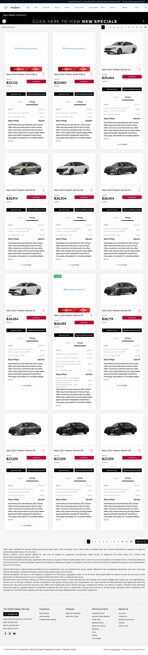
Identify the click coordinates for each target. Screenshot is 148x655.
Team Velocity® (115, 649)
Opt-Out (73, 649)
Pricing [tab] (32, 102)
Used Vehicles (44, 616)
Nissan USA (66, 649)
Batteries (95, 629)
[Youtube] (14, 633)
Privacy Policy (24, 649)
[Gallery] (74, 21)
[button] (43, 74)
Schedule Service (98, 613)
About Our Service (99, 626)
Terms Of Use (33, 649)
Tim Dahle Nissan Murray (11, 649)
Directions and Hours (126, 619)
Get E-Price (36, 81)
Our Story (122, 613)
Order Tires (96, 619)
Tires (94, 632)
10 (137, 27)
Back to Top (142, 541)
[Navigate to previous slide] (1, 21)
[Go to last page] (145, 27)
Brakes (94, 635)
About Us (123, 609)
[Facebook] (5, 633)
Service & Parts (100, 609)
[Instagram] (10, 633)
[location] (123, 1)
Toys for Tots (123, 626)
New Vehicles (44, 613)
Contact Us (12, 614)
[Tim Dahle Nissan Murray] (13, 7)
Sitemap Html (49, 649)
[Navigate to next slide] (146, 21)
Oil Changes (96, 638)
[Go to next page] (141, 27)
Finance (70, 609)
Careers (121, 623)
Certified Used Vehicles (47, 619)
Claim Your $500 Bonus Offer (36, 94)
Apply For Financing (73, 613)
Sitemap (41, 649)
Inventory (44, 609)
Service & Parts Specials (101, 616)
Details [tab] (20, 102)
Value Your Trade (16, 94)
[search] (145, 7)
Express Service (97, 623)
